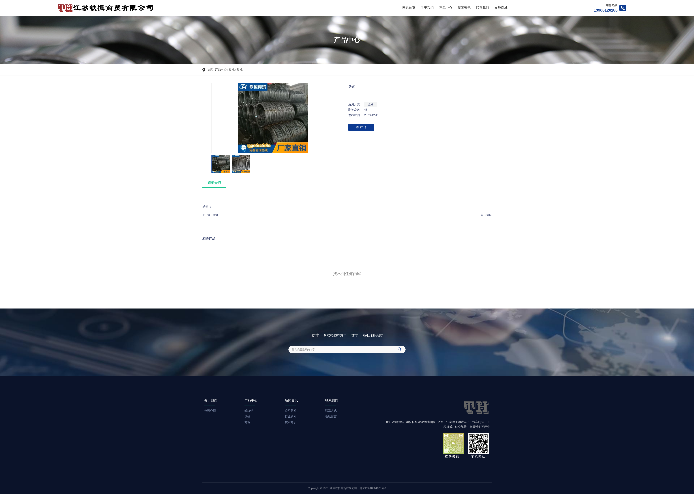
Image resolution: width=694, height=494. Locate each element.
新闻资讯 (464, 8)
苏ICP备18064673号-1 (373, 488)
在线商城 (500, 8)
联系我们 (482, 8)
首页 (210, 69)
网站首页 (408, 8)
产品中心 (445, 8)
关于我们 (427, 8)
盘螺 (232, 69)
